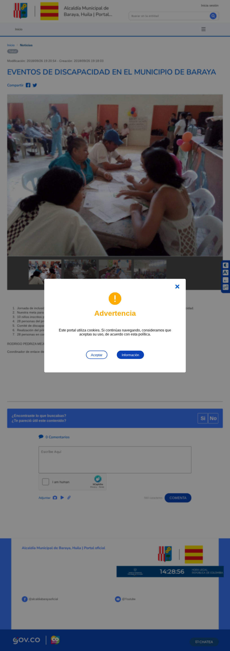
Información (130, 355)
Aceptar (96, 355)
